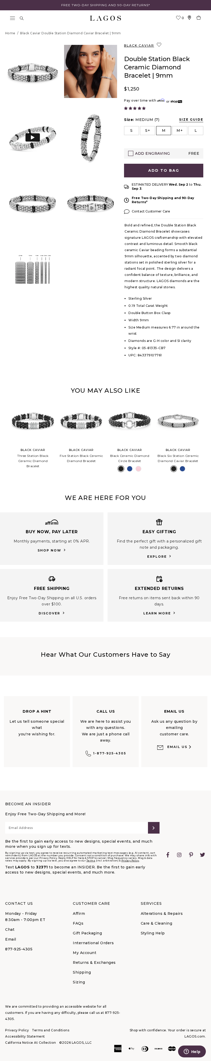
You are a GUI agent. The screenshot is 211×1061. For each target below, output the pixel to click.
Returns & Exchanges (94, 962)
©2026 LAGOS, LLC (75, 1042)
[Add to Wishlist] (159, 44)
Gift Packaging (87, 933)
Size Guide (191, 119)
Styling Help (153, 933)
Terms (90, 860)
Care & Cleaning (156, 923)
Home (10, 33)
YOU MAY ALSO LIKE (105, 390)
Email (10, 939)
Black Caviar (139, 45)
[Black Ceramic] (121, 468)
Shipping (82, 972)
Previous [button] (4, 438)
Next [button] (206, 438)
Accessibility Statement (25, 1036)
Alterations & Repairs (162, 913)
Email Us (177, 747)
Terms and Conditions (50, 1030)
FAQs (78, 923)
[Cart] (198, 18)
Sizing (79, 982)
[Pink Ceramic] (138, 468)
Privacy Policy (130, 860)
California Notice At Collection (30, 1042)
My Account (84, 952)
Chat (9, 929)
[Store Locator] (189, 18)
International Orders (93, 943)
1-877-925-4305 (109, 753)
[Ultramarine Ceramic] (129, 468)
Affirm (79, 913)
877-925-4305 (18, 949)
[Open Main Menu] (12, 18)
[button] (32, 71)
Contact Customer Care (151, 211)
